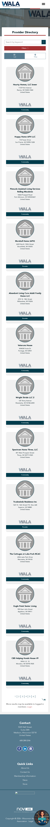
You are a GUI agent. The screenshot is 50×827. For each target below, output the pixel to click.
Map (35, 57)
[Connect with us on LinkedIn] (24, 748)
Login (29, 706)
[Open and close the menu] (33, 4)
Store (25, 784)
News (25, 780)
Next (45, 699)
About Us (25, 768)
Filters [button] (24, 48)
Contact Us (25, 772)
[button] (44, 42)
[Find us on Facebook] (19, 748)
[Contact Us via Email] (30, 748)
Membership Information (25, 776)
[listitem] (25, 88)
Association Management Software (25, 811)
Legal (31, 821)
